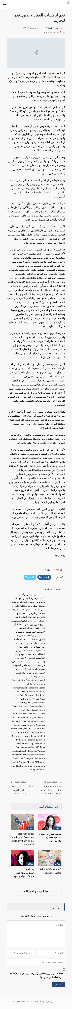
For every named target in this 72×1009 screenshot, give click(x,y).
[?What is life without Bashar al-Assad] (49, 858)
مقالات (57, 828)
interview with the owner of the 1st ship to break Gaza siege (51, 790)
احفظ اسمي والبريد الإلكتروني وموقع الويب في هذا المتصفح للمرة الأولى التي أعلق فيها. (37, 975)
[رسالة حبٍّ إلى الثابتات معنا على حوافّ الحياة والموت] (22, 858)
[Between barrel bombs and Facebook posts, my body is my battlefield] (22, 822)
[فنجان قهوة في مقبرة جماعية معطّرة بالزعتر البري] (49, 822)
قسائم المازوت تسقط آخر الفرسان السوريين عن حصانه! (22, 790)
